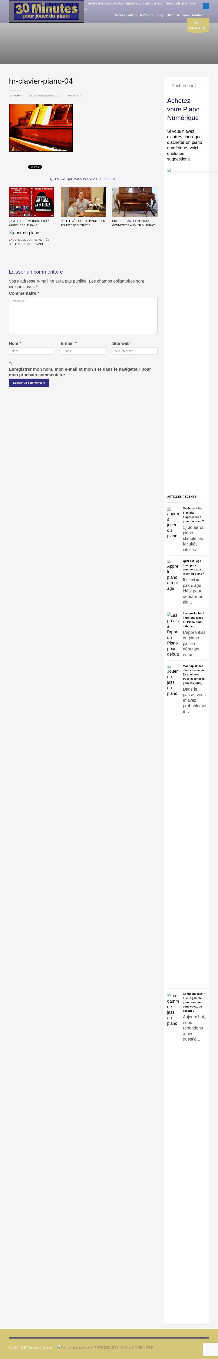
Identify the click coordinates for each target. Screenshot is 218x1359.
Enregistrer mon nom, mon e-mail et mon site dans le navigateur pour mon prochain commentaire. (80, 372)
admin (18, 95)
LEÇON (198, 25)
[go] (200, 85)
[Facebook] (206, 6)
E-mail (69, 343)
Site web (121, 343)
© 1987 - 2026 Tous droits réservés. (31, 1347)
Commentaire (24, 293)
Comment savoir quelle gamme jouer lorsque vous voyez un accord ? (194, 1002)
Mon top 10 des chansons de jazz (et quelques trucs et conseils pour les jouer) (194, 674)
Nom (15, 343)
